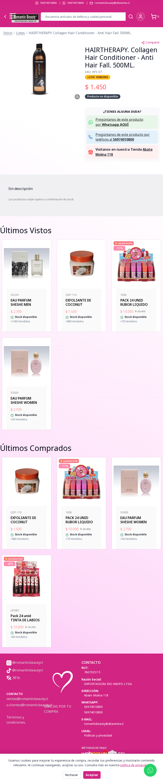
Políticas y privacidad (98, 735)
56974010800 (48, 3)
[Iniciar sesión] (140, 16)
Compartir (153, 42)
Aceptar (92, 775)
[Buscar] (131, 16)
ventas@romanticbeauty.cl (27, 698)
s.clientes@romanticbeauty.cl (29, 705)
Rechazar (71, 775)
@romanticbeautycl (27, 662)
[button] (41, 69)
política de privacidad (134, 765)
